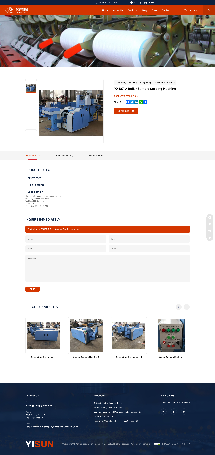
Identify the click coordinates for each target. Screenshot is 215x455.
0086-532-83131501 (108, 3)
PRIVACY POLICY (170, 444)
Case (154, 10)
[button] (179, 307)
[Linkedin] (184, 411)
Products (132, 10)
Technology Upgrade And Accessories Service (116, 421)
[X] (163, 411)
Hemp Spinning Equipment (108, 407)
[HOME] (16, 10)
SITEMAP (185, 444)
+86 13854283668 (34, 418)
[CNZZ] (157, 444)
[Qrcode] (210, 231)
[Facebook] (174, 411)
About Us (118, 10)
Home (105, 10)
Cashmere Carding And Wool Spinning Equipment (118, 412)
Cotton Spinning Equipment (108, 403)
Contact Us (168, 10)
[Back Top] (210, 237)
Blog (144, 10)
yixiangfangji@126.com (144, 3)
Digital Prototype (104, 416)
